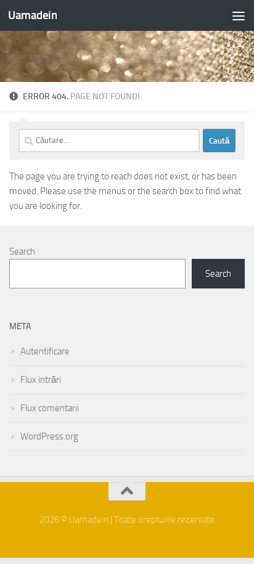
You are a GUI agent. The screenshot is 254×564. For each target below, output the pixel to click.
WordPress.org (49, 436)
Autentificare (45, 351)
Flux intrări (40, 379)
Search (22, 251)
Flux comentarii (49, 408)
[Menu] (238, 15)
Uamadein (32, 15)
